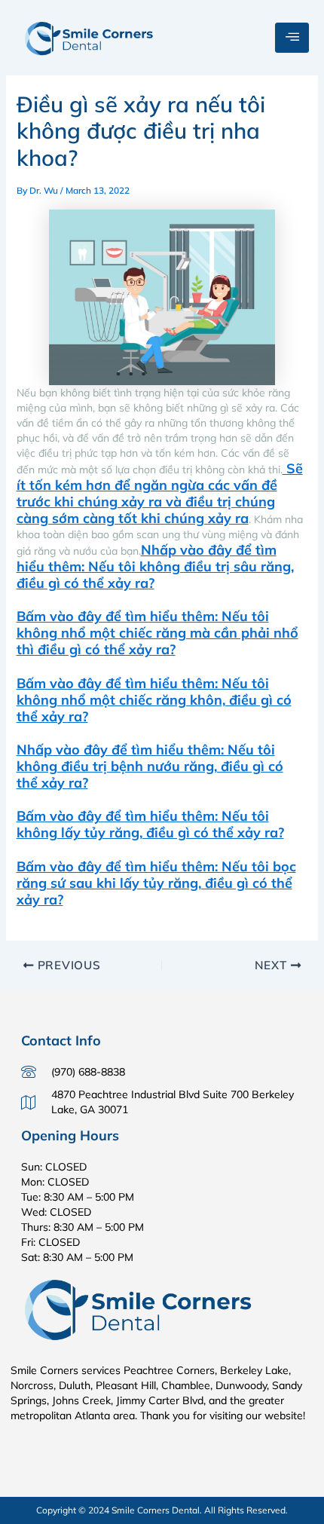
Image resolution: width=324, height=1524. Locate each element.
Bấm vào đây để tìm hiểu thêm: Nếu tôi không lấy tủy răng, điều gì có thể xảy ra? (150, 824)
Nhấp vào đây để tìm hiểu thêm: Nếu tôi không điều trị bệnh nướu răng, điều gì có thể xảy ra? (150, 766)
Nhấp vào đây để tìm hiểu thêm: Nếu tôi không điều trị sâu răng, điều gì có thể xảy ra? (155, 566)
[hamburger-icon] (292, 38)
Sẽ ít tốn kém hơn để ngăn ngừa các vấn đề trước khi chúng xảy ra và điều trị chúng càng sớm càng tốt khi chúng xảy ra (160, 493)
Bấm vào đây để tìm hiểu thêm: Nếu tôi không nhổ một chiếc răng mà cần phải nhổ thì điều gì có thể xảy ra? (157, 632)
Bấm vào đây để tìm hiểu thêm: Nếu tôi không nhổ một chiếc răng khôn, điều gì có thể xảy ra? (154, 700)
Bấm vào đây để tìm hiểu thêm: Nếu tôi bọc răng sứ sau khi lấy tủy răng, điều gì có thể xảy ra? (156, 883)
